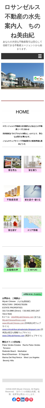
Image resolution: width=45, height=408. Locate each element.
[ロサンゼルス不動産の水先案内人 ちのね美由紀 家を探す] (12, 232)
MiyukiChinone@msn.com (13, 320)
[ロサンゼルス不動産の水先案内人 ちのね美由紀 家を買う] (32, 172)
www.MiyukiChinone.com (13, 323)
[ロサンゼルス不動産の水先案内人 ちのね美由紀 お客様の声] (12, 271)
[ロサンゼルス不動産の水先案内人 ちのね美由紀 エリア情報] (32, 232)
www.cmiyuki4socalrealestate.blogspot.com (21, 329)
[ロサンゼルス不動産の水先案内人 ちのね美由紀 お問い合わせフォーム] (32, 295)
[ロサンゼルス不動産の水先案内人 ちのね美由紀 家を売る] (12, 172)
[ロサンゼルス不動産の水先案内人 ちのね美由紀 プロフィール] (32, 271)
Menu (40, 56)
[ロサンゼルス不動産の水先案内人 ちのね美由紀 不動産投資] (12, 201)
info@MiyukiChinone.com (22, 317)
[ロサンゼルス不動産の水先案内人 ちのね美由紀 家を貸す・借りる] (32, 201)
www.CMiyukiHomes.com (13, 336)
